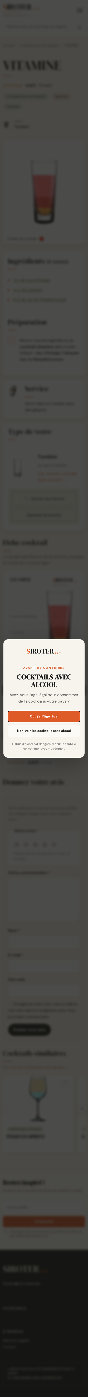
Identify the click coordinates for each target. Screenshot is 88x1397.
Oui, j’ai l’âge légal (44, 716)
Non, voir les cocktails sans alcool (44, 731)
